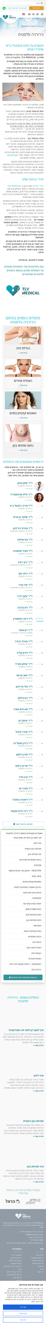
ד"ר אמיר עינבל (23, 731)
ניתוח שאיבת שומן (33, 909)
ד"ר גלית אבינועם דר (21, 494)
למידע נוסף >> (38, 1045)
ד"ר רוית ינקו (25, 573)
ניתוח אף (37, 925)
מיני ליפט (37, 843)
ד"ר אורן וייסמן (24, 754)
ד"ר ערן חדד (25, 777)
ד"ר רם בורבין (25, 607)
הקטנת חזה (36, 953)
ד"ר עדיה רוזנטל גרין (21, 505)
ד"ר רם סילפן (25, 698)
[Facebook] (37, 14)
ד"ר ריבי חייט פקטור (21, 811)
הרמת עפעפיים (34, 936)
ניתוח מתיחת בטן (33, 920)
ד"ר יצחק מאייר (23, 664)
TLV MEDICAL (14, 186)
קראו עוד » (28, 488)
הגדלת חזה (36, 969)
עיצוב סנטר (36, 876)
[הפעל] (23, 291)
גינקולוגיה (17, 1249)
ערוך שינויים (23, 1313)
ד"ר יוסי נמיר (25, 584)
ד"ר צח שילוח (24, 539)
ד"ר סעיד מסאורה (22, 550)
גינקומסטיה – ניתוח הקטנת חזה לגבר (25, 964)
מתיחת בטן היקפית (33, 848)
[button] (42, 14)
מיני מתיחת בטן (34, 854)
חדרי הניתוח (38, 186)
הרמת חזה (36, 942)
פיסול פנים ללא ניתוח (32, 892)
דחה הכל (23, 1320)
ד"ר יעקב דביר (24, 596)
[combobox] (23, 3)
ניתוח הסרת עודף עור (32, 903)
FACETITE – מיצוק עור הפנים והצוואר (24, 870)
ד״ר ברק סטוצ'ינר (22, 743)
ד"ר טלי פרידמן (24, 686)
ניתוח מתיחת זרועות (32, 931)
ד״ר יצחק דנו (25, 720)
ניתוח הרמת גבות (34, 947)
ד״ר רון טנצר (25, 630)
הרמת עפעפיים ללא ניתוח (30, 859)
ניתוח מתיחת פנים (33, 914)
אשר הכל (23, 1307)
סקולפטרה (36, 898)
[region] (23, 1303)
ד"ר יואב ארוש (24, 675)
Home (41, 26)
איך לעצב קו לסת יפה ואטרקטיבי (27, 837)
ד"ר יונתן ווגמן (24, 483)
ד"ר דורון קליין (24, 652)
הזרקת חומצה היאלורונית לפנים (27, 887)
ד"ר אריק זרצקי (23, 765)
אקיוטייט (37, 865)
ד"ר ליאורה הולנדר (22, 799)
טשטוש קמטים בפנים (32, 881)
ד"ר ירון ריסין (25, 562)
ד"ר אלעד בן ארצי (22, 517)
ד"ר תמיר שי (25, 788)
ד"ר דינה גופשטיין (22, 618)
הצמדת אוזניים (35, 958)
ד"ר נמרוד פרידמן (22, 528)
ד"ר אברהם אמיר (22, 709)
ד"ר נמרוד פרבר (23, 641)
